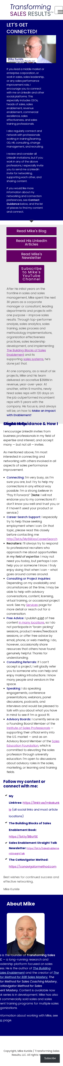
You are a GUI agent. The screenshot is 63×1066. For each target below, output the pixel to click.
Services (32, 605)
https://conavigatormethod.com (32, 866)
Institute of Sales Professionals (28, 728)
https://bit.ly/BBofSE (23, 837)
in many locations (31, 622)
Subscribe (50, 1058)
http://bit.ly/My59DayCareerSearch (32, 539)
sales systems (33, 359)
